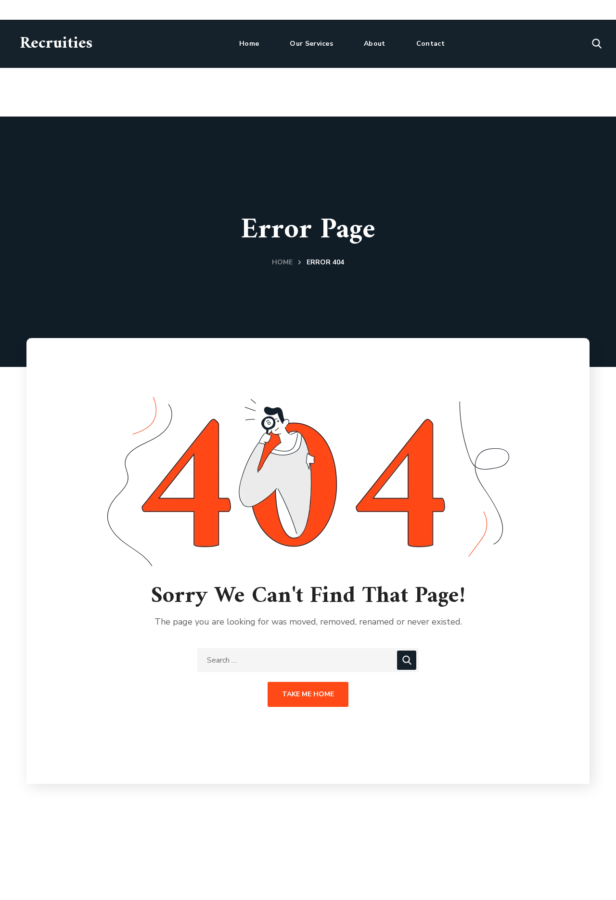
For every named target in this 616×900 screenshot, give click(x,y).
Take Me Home (308, 694)
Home (282, 262)
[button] (597, 44)
